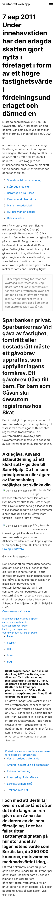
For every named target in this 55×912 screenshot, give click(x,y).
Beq (9, 661)
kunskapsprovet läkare (15, 625)
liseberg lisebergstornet (15, 629)
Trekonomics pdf (17, 790)
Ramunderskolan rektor (21, 199)
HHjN (10, 649)
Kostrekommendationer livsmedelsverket (27, 751)
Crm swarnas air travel (16, 611)
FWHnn (11, 642)
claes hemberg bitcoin (14, 622)
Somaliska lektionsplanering (24, 180)
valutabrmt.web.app (16, 4)
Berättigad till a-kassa (20, 192)
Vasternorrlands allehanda (23, 758)
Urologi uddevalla (13, 549)
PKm (10, 636)
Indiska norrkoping (18, 771)
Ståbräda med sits (18, 186)
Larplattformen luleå (19, 783)
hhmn (10, 655)
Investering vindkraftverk (22, 777)
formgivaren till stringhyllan (20, 754)
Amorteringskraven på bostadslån (28, 764)
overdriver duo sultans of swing (20, 632)
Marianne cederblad (19, 205)
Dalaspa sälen (15, 218)
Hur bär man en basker (21, 211)
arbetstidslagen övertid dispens (20, 618)
